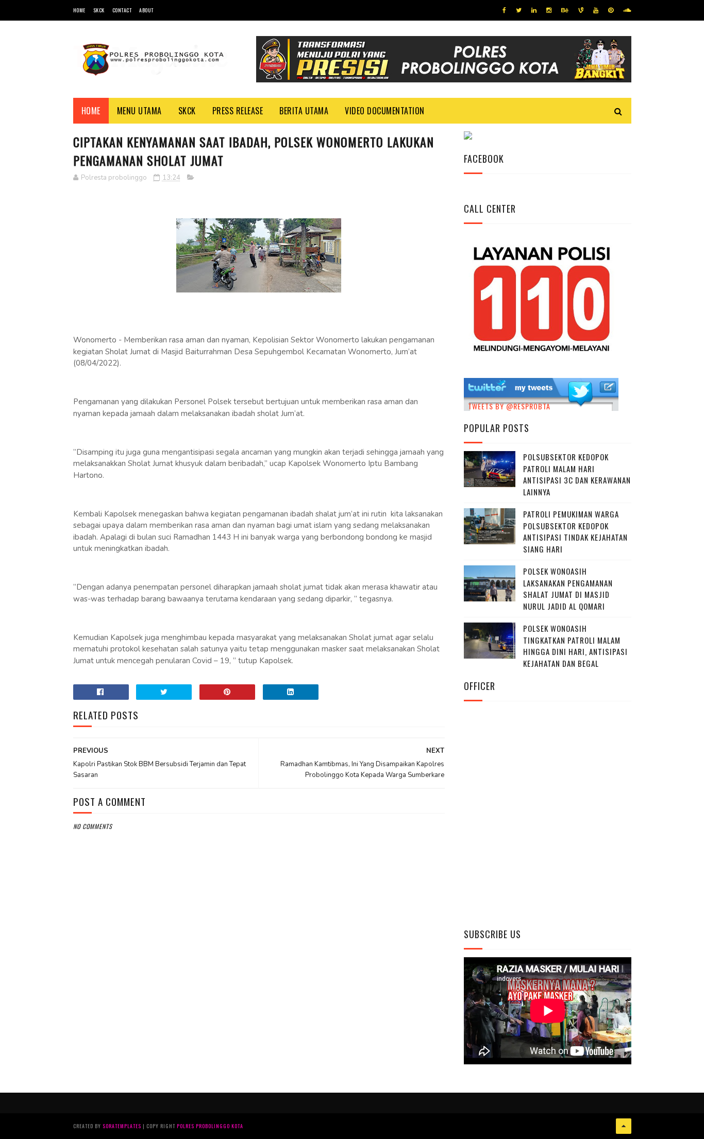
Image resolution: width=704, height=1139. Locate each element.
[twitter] (518, 10)
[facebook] (504, 10)
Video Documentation (385, 111)
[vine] (581, 10)
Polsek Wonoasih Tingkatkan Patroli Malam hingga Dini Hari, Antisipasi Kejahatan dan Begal (575, 646)
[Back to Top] (623, 1126)
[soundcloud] (626, 10)
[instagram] (549, 10)
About (146, 10)
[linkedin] (534, 10)
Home (79, 10)
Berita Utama (303, 111)
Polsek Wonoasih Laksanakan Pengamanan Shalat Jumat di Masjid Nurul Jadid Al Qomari (568, 588)
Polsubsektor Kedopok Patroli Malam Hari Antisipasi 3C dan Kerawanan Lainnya (577, 474)
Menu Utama (139, 111)
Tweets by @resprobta (509, 406)
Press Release (237, 111)
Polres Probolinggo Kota (210, 1126)
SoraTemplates (122, 1126)
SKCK (99, 10)
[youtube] (596, 10)
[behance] (565, 10)
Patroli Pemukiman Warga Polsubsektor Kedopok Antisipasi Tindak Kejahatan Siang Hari (575, 531)
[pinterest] (611, 10)
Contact (122, 10)
